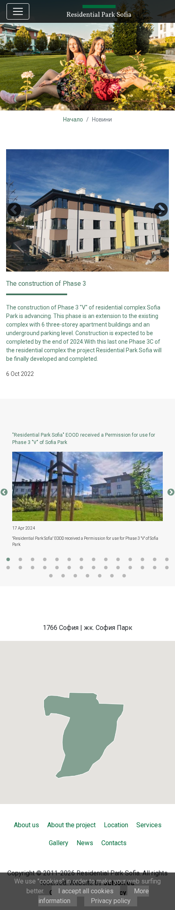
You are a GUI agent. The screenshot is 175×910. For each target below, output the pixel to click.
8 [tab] (94, 560)
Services (149, 825)
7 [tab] (81, 560)
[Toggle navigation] (18, 11)
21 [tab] (81, 568)
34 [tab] (112, 576)
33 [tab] (100, 576)
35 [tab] (124, 576)
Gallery (58, 843)
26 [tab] (142, 568)
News (85, 843)
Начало (73, 119)
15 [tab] (8, 568)
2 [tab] (20, 560)
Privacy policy (111, 901)
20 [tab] (69, 568)
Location (116, 825)
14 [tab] (167, 560)
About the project (71, 825)
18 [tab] (45, 568)
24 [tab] (118, 568)
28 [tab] (167, 568)
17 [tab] (32, 568)
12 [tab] (142, 560)
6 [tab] (69, 560)
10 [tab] (118, 560)
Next (161, 210)
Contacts (114, 843)
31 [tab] (75, 576)
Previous (14, 210)
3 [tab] (32, 560)
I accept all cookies (86, 891)
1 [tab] (8, 560)
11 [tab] (130, 560)
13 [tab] (155, 560)
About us (26, 825)
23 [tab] (106, 568)
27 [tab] (155, 568)
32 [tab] (87, 576)
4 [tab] (45, 560)
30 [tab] (63, 576)
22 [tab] (94, 568)
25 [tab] (130, 568)
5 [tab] (57, 560)
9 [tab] (106, 560)
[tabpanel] (87, 492)
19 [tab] (57, 568)
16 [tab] (20, 568)
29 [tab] (51, 576)
